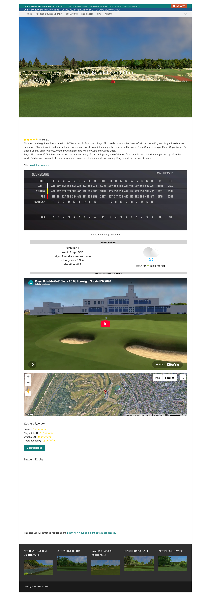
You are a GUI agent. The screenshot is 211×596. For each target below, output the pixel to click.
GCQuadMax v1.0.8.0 (79, 6)
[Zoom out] (28, 383)
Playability (29, 433)
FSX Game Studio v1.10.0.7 (107, 10)
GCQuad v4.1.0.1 (59, 6)
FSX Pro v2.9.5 (86, 10)
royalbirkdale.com (39, 165)
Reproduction (31, 440)
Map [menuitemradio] (157, 377)
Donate (180, 6)
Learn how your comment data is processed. (91, 532)
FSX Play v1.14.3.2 (50, 10)
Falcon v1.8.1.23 (132, 6)
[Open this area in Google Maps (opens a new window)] (29, 414)
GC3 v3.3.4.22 (115, 6)
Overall (28, 429)
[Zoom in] (28, 377)
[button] (105, 392)
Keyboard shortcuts (132, 416)
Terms (184, 415)
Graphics (29, 436)
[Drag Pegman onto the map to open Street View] (28, 393)
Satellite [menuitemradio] (170, 377)
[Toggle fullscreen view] (183, 377)
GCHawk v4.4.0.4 (99, 6)
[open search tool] (185, 14)
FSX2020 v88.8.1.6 (69, 10)
